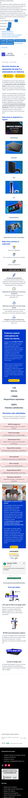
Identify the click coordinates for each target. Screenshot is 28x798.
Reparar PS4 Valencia (9, 791)
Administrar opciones (7, 31)
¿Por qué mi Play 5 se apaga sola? (14, 605)
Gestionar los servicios (7, 33)
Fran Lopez (6, 62)
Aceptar (3, 40)
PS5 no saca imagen (14, 432)
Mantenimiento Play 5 (14, 439)
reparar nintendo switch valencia (12, 795)
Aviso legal (4, 47)
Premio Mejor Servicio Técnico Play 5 (13, 789)
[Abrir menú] (25, 54)
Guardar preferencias (7, 43)
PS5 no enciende (14, 463)
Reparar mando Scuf (9, 797)
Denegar (10, 40)
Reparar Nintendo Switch (14, 470)
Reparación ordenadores (14, 477)
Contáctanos (14, 546)
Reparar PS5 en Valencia (14, 448)
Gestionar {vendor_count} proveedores (12, 35)
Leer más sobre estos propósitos (10, 36)
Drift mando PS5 (14, 456)
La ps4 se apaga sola (14, 662)
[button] (14, 2)
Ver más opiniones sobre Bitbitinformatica (14, 582)
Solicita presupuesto (14, 380)
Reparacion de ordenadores (11, 793)
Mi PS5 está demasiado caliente (14, 633)
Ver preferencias (20, 40)
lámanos (20, 76)
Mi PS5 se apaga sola (14, 424)
